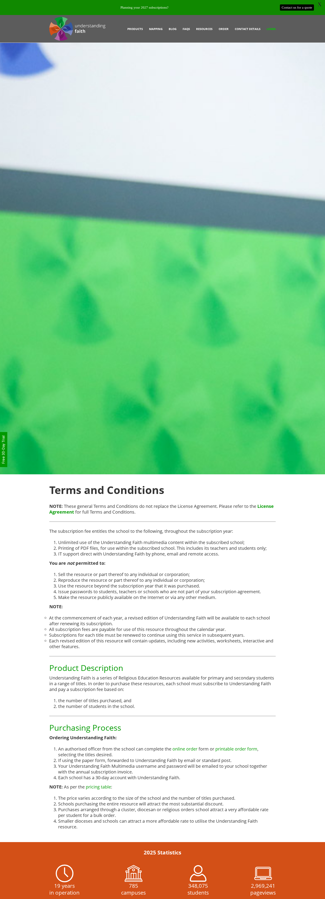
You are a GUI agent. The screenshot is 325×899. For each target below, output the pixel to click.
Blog (172, 29)
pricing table (98, 787)
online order (184, 749)
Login (271, 29)
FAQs (186, 29)
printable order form (236, 749)
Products (135, 29)
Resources (204, 29)
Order (224, 29)
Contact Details (247, 29)
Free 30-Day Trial (3, 449)
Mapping (155, 29)
